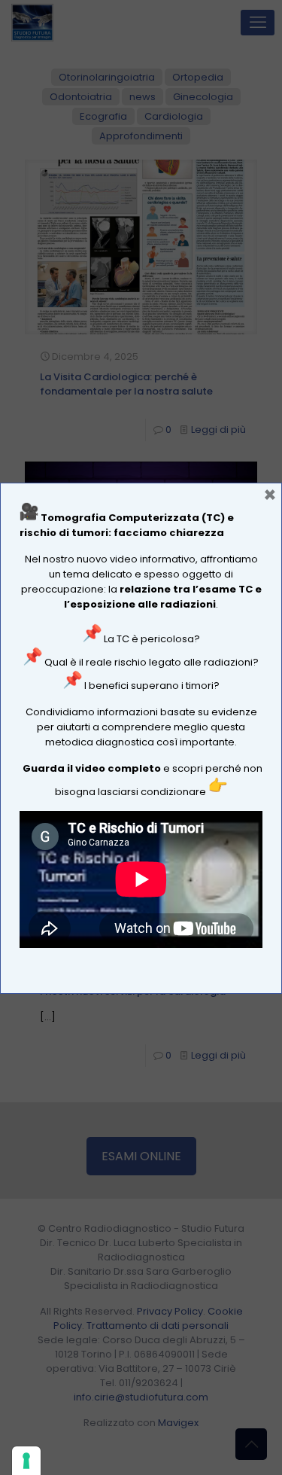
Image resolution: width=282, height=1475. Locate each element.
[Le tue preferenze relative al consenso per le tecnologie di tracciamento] (26, 1460)
